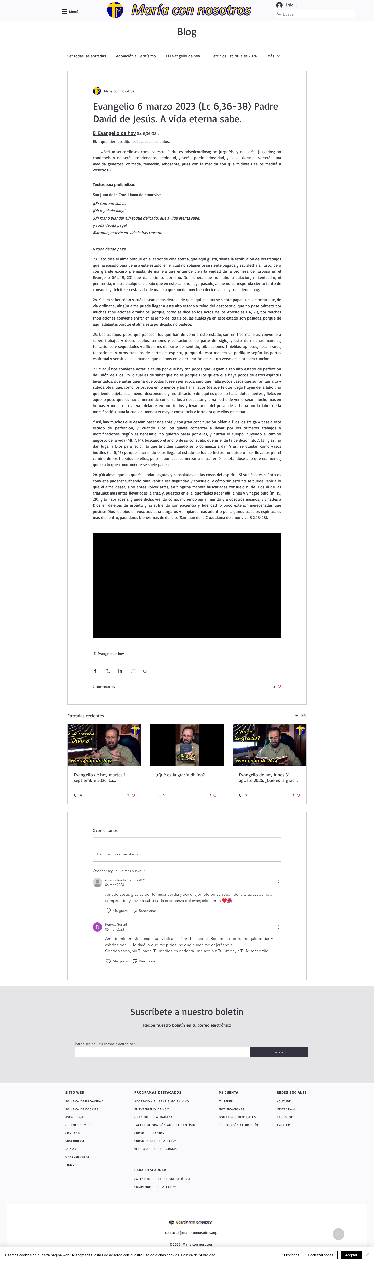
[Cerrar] (368, 1255)
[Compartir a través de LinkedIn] (120, 670)
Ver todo (300, 715)
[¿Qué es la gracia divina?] (187, 745)
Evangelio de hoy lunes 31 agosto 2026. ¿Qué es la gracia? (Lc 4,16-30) (269, 777)
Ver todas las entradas (86, 56)
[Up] (338, 1234)
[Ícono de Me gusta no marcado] (108, 911)
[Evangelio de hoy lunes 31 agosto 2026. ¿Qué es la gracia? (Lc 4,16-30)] (269, 745)
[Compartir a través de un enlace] (132, 670)
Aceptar (351, 1254)
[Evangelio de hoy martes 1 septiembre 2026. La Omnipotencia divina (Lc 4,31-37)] (104, 745)
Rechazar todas (320, 1254)
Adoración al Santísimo (136, 56)
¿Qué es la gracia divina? (180, 774)
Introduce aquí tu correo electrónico (104, 1044)
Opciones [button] (291, 1254)
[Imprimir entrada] (145, 670)
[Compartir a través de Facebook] (95, 670)
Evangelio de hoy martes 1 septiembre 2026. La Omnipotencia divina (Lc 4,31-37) (103, 777)
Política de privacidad (198, 1254)
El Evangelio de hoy (183, 56)
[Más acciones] (278, 882)
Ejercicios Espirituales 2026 (233, 56)
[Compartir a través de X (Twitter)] (107, 670)
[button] (73, 11)
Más (270, 56)
